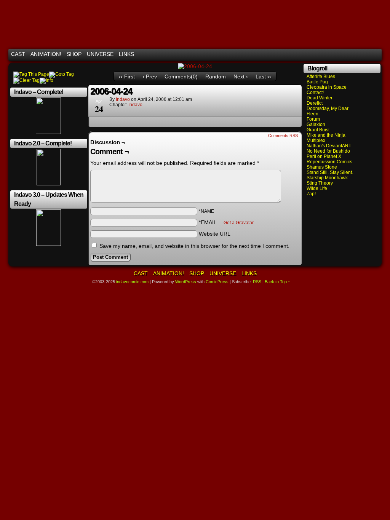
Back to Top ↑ (277, 281)
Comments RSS (283, 135)
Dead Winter (319, 97)
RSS (375, 54)
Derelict (315, 103)
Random (215, 76)
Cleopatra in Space (327, 87)
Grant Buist (318, 129)
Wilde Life (317, 188)
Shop (74, 54)
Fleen (312, 113)
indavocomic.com (195, 26)
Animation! (45, 54)
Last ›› (263, 76)
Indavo (135, 104)
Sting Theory (320, 183)
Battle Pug (317, 82)
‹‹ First (127, 76)
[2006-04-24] (195, 66)
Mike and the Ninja (326, 135)
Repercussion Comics (329, 161)
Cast (18, 54)
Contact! (315, 92)
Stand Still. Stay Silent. (330, 172)
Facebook (366, 54)
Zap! (311, 193)
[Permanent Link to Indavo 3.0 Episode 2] (48, 244)
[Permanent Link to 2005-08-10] (48, 132)
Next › (240, 76)
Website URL (214, 234)
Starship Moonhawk (327, 177)
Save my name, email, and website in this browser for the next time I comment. (194, 246)
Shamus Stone (322, 167)
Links (126, 54)
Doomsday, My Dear (327, 108)
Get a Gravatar (239, 222)
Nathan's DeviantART (329, 145)
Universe (100, 54)
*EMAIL (226, 222)
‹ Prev (149, 76)
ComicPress (217, 281)
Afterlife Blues (321, 76)
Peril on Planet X (324, 156)
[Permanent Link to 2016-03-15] (49, 184)
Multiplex (316, 140)
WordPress (185, 281)
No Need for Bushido (328, 151)
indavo (123, 99)
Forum (313, 119)
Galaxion (316, 124)
